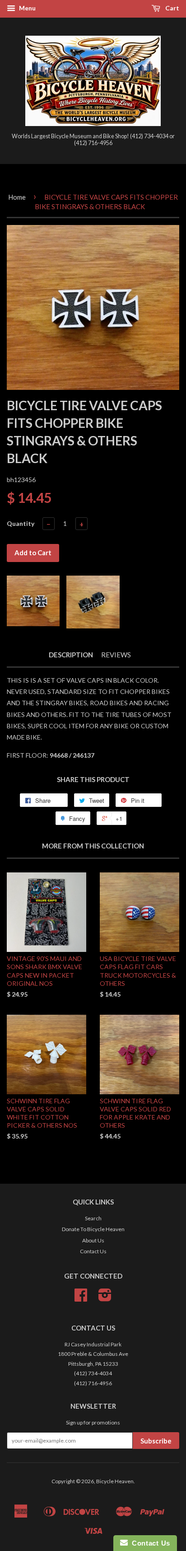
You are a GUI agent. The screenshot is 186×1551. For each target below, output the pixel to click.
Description (71, 655)
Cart (171, 8)
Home (17, 197)
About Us (93, 1240)
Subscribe (156, 1441)
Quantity (20, 523)
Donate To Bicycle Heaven (93, 1229)
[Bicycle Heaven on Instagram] (105, 1298)
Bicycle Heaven (115, 1481)
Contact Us (93, 1251)
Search (93, 1218)
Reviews (116, 655)
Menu (27, 8)
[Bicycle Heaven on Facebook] (81, 1298)
